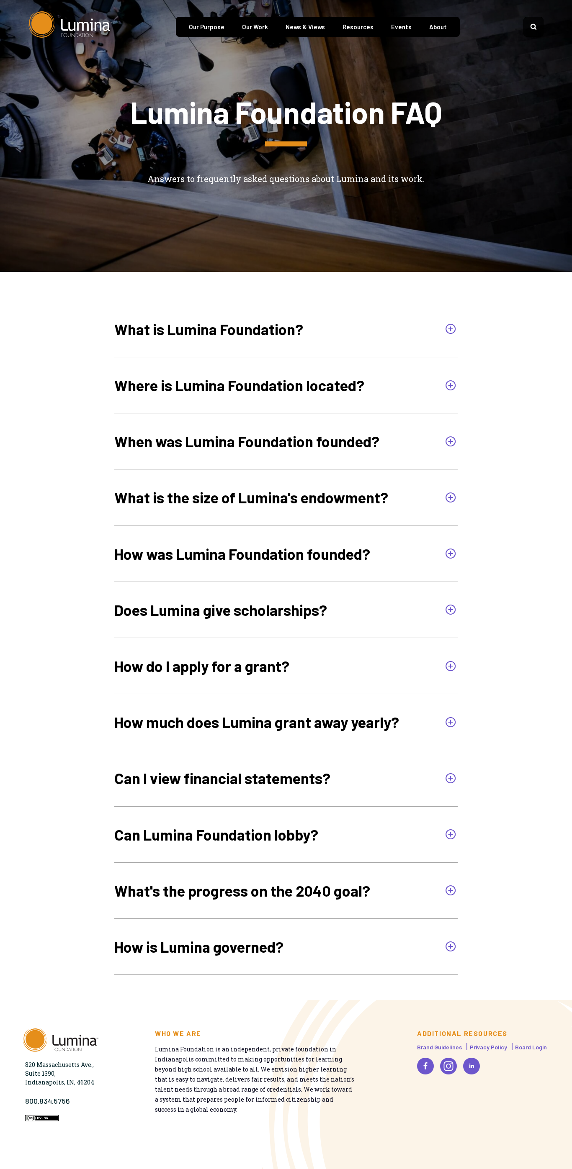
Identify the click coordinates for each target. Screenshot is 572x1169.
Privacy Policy (488, 1047)
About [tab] (438, 27)
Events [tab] (401, 27)
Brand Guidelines (439, 1047)
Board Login (531, 1047)
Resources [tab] (358, 27)
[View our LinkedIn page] (471, 1066)
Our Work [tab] (255, 27)
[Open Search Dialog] (533, 27)
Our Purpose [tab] (206, 27)
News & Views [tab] (305, 27)
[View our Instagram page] (448, 1066)
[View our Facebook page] (425, 1066)
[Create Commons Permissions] (42, 1119)
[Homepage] (70, 26)
